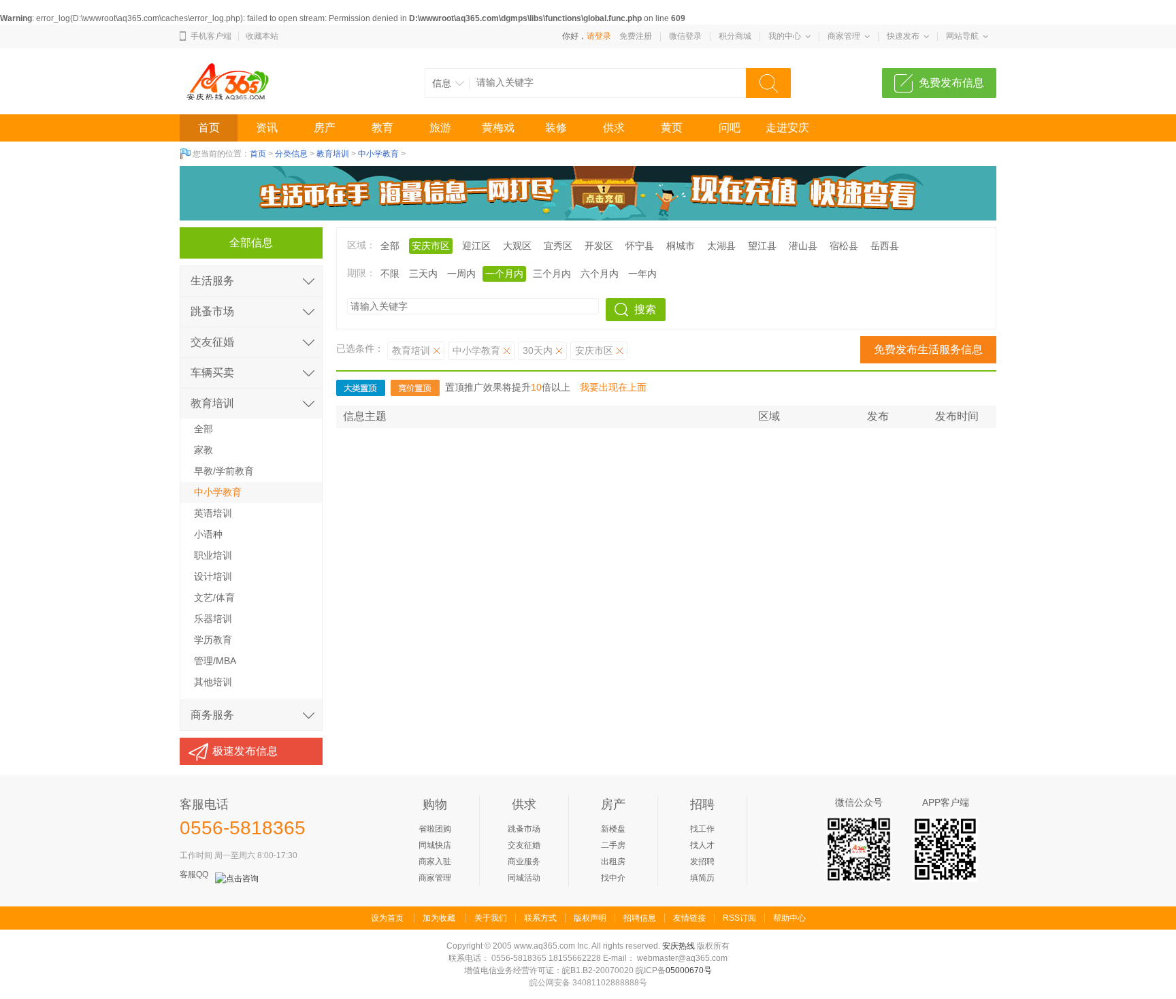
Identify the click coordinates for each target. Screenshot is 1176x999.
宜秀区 (558, 245)
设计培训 (213, 576)
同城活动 (524, 878)
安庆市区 (594, 350)
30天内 (538, 350)
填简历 (702, 878)
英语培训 (213, 513)
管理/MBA (215, 660)
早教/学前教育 (224, 470)
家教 (203, 449)
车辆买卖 (212, 372)
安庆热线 (678, 946)
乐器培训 (213, 618)
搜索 (645, 309)
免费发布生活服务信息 (928, 349)
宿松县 (844, 245)
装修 (556, 127)
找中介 (613, 878)
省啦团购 (435, 829)
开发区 (599, 245)
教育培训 (332, 154)
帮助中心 (789, 918)
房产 (325, 127)
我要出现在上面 (613, 387)
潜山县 (803, 245)
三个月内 (552, 273)
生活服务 (212, 280)
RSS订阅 (739, 918)
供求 (614, 127)
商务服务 (212, 715)
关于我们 (490, 918)
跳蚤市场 (212, 311)
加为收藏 (439, 918)
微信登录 (685, 36)
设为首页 (387, 918)
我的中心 (784, 36)
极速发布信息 (245, 751)
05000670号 (689, 970)
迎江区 (476, 245)
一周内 (461, 273)
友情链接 (689, 918)
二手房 (613, 845)
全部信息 (251, 242)
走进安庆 (787, 127)
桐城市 (680, 245)
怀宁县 (639, 245)
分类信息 (291, 154)
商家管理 (844, 36)
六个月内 (600, 273)
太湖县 (721, 245)
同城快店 (435, 845)
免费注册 (635, 36)
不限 (389, 273)
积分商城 (735, 36)
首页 (209, 127)
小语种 (208, 534)
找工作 (702, 829)
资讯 (267, 127)
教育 (382, 127)
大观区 (517, 245)
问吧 (729, 127)
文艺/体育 (214, 597)
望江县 (762, 245)
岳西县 (884, 245)
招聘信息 (639, 918)
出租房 (613, 861)
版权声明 (590, 918)
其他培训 (213, 681)
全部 (389, 245)
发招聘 (702, 861)
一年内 (642, 273)
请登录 (599, 36)
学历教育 (213, 639)
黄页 (672, 127)
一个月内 (504, 273)
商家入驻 (435, 861)
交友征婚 (212, 342)
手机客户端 (211, 36)
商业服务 (524, 861)
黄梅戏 (498, 127)
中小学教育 (378, 154)
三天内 (423, 273)
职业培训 (213, 555)
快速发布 (903, 36)
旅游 (440, 127)
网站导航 (962, 36)
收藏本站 (262, 36)
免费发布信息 (951, 82)
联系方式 (540, 918)
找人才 (702, 845)
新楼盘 (613, 829)
